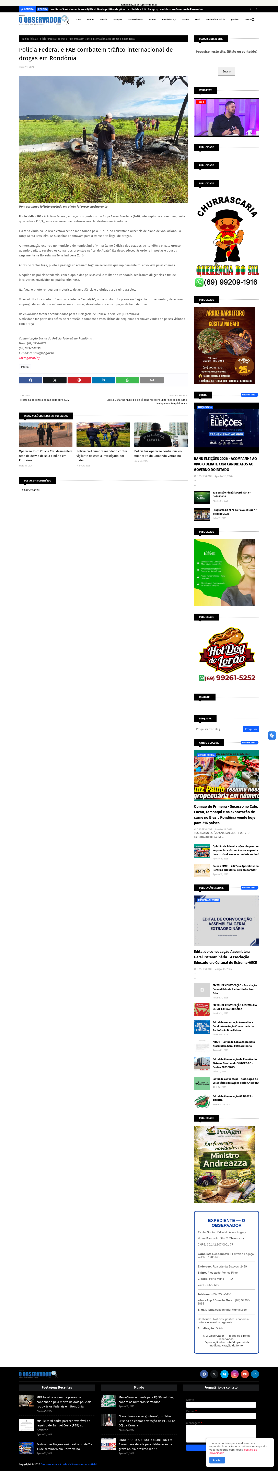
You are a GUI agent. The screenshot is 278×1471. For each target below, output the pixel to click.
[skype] (224, 1374)
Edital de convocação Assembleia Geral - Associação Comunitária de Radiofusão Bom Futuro (233, 1026)
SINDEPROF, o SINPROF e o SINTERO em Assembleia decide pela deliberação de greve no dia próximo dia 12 (145, 1444)
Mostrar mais (248, 395)
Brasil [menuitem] (197, 20)
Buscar (226, 71)
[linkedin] (255, 1374)
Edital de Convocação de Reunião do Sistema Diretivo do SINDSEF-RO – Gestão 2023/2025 (235, 1063)
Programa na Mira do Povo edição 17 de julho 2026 (235, 512)
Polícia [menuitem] (103, 20)
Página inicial (29, 38)
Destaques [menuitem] (117, 20)
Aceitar (217, 1460)
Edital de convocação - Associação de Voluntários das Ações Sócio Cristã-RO (236, 1081)
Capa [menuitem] (79, 20)
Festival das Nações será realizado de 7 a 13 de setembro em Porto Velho (64, 1447)
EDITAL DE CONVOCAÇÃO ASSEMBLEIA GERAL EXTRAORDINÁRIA (235, 1007)
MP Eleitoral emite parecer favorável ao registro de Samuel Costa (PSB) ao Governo (63, 1425)
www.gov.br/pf (29, 358)
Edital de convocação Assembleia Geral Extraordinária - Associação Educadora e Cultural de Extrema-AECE (225, 957)
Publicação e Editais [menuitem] (215, 20)
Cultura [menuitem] (152, 20)
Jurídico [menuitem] (235, 20)
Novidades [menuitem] (167, 20)
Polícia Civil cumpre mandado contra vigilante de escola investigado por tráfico (102, 455)
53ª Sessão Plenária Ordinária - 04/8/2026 (232, 494)
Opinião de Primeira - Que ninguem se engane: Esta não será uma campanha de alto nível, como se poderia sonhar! (236, 850)
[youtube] (245, 1374)
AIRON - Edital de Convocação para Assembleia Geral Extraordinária (234, 1043)
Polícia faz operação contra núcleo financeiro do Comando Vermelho (158, 453)
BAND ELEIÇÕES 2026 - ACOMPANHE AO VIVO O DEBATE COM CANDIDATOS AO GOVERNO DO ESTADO (225, 464)
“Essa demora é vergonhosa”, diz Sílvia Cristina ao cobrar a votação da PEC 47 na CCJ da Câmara (147, 1420)
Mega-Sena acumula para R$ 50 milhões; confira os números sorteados (146, 1399)
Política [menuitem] (90, 20)
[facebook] (204, 1374)
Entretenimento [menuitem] (135, 20)
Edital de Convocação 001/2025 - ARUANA (233, 1098)
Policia (42, 38)
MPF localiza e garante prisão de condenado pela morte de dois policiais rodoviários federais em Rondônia (64, 1401)
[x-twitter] (214, 1374)
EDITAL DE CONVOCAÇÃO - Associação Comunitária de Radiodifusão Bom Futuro (235, 989)
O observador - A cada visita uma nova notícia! (69, 1464)
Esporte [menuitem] (185, 20)
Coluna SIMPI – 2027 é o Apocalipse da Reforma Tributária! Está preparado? (236, 868)
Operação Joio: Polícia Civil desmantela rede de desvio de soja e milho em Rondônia (45, 455)
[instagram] (235, 1374)
